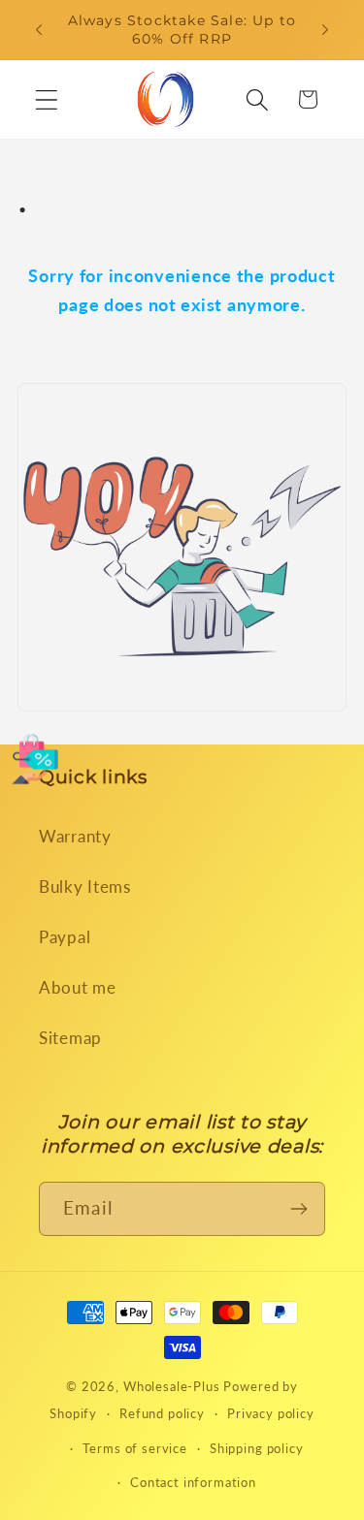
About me (77, 987)
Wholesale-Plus (173, 1386)
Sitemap (70, 1038)
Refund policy (162, 1413)
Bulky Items (85, 886)
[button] (47, 99)
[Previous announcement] (38, 30)
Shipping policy (257, 1448)
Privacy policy (270, 1413)
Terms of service (134, 1448)
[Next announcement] (325, 30)
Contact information (193, 1482)
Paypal (64, 937)
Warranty (75, 836)
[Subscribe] (298, 1209)
